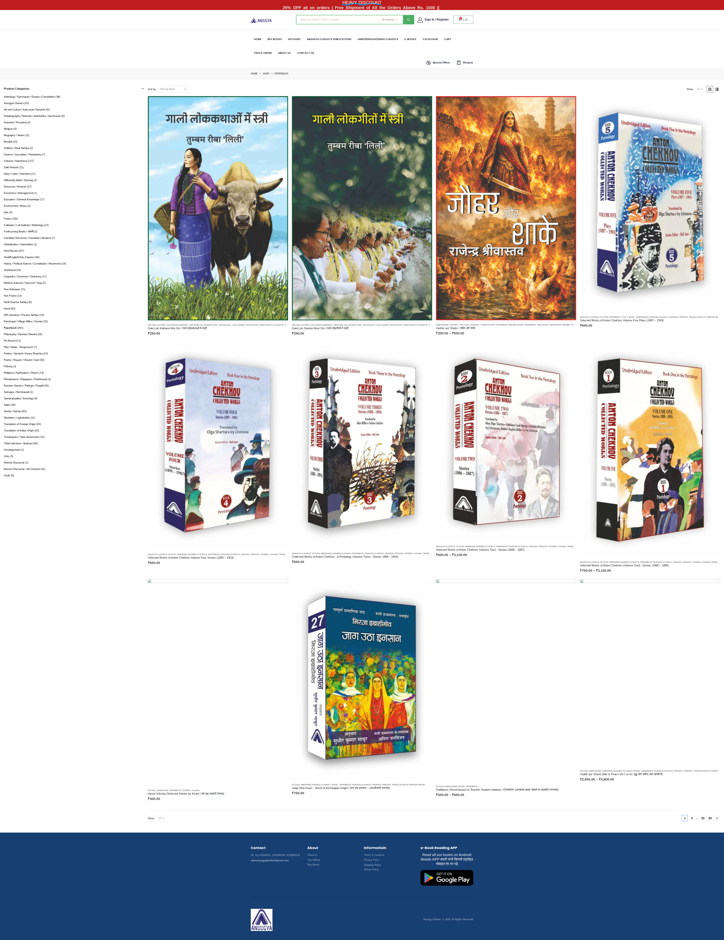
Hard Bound (442, 325)
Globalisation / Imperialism (18, 244)
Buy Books (275, 39)
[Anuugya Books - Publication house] (261, 20)
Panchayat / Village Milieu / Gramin (23, 321)
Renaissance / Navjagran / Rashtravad (25, 379)
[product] (218, 208)
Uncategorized (12, 449)
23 (702, 818)
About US (284, 53)
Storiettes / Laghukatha (17, 417)
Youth (574, 325)
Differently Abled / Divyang (18, 180)
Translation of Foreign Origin (705, 317)
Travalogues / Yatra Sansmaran (21, 436)
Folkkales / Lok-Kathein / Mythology (238, 325)
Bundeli (8, 141)
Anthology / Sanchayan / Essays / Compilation (29, 96)
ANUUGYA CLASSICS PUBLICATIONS (329, 39)
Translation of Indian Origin (19, 430)
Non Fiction (10, 295)
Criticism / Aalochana (200, 325)
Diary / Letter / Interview (17, 173)
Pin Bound (9, 340)
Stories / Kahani (269, 554)
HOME (257, 39)
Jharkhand (162, 790)
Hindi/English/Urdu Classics (192, 554)
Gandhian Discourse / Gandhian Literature (27, 237)
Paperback (530, 325)
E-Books (410, 39)
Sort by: (152, 89)
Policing (8, 366)
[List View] (717, 89)
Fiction (604, 317)
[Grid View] (710, 89)
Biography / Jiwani (14, 135)
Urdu (6, 456)
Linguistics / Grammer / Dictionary (22, 276)
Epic (215, 325)
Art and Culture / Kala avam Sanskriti (168, 325)
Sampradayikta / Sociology (19, 398)
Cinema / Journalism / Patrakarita (22, 154)
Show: (690, 89)
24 (710, 818)
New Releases (516, 325)
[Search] (408, 19)
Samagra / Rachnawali (16, 391)
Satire (7, 404)
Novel (335, 785)
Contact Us (305, 53)
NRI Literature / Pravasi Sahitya (21, 314)
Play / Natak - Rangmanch (635, 317)
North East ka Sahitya (272, 325)
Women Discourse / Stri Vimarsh (22, 468)
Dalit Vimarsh (11, 167)
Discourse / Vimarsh (15, 186)
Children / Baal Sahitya (16, 148)
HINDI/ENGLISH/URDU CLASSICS (378, 39)
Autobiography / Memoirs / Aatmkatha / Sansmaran (32, 115)
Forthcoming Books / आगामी (18, 231)
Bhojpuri (8, 128)
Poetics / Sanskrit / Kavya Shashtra (23, 353)
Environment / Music (15, 205)
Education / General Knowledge (21, 199)
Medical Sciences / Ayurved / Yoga (23, 282)
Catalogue (430, 39)
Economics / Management (18, 192)
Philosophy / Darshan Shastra (20, 334)
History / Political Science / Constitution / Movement (478, 325)
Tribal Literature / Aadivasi (18, 443)
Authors (294, 39)
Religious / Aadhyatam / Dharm (553, 325)
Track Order (263, 53)
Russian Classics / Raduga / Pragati (669, 317)
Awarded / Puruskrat (15, 122)
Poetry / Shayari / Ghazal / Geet (21, 359)
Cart (447, 39)
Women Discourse (14, 462)
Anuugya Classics (589, 317)
